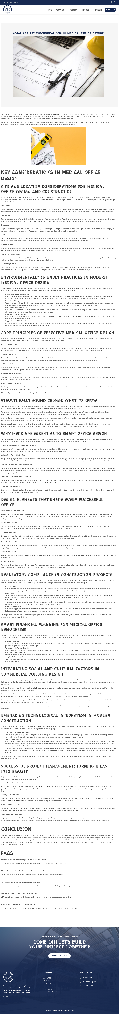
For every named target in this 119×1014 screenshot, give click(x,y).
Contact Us (110, 10)
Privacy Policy (50, 992)
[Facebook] (3, 996)
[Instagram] (114, 2)
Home (50, 10)
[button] (61, 10)
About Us (60, 10)
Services (85, 10)
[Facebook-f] (111, 2)
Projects (73, 10)
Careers (98, 10)
